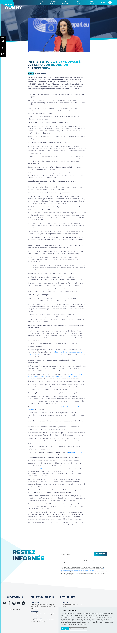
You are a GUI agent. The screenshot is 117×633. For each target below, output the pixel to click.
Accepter (65, 629)
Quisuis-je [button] (41, 2)
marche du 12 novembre (41, 469)
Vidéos (103, 2)
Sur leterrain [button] (78, 2)
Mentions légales (14, 609)
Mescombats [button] (91, 2)
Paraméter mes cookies (78, 629)
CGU (14, 607)
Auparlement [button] (65, 2)
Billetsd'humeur (53, 2)
